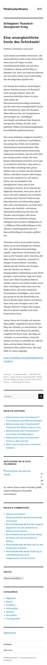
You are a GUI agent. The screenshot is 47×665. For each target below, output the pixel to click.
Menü (39, 9)
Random (10, 612)
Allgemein (11, 598)
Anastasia (7, 374)
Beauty (9, 601)
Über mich (8, 650)
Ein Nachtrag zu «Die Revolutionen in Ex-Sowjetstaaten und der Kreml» (24, 554)
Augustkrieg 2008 (29, 377)
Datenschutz (10, 632)
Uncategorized (13, 618)
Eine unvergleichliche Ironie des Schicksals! (22, 39)
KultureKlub (33, 374)
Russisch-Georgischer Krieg (13, 379)
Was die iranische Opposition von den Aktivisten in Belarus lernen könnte (24, 527)
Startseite (8, 644)
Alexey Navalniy (16, 377)
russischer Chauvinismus (33, 379)
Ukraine (6, 382)
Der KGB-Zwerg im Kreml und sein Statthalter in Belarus (24, 537)
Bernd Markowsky (14, 524)
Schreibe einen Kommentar (20, 382)
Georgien (39, 377)
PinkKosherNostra (16, 9)
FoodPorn (10, 605)
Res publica (11, 615)
